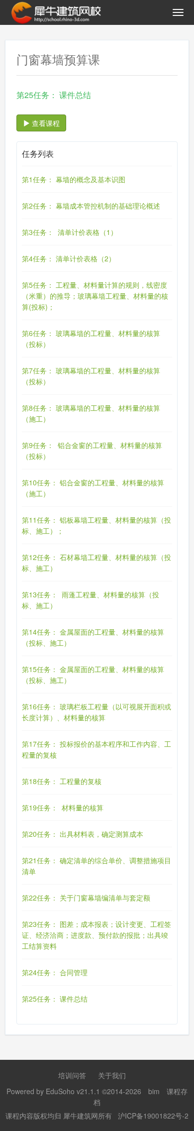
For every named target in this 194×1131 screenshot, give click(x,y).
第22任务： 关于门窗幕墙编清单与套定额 (86, 898)
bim (154, 1091)
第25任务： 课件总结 (55, 999)
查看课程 (45, 123)
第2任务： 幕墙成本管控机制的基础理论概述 (91, 206)
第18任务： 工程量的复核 (61, 781)
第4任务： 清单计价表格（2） (68, 258)
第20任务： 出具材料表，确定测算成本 (82, 834)
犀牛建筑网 (80, 1116)
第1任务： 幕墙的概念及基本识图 (73, 179)
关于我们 (112, 1075)
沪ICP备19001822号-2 (153, 1116)
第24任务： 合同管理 (55, 972)
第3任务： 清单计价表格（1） (69, 232)
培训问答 (72, 1075)
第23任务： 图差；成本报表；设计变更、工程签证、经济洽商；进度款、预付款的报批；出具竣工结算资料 (96, 935)
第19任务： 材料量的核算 (62, 807)
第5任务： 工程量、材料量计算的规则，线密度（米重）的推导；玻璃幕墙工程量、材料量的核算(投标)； (95, 296)
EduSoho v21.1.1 (73, 1091)
